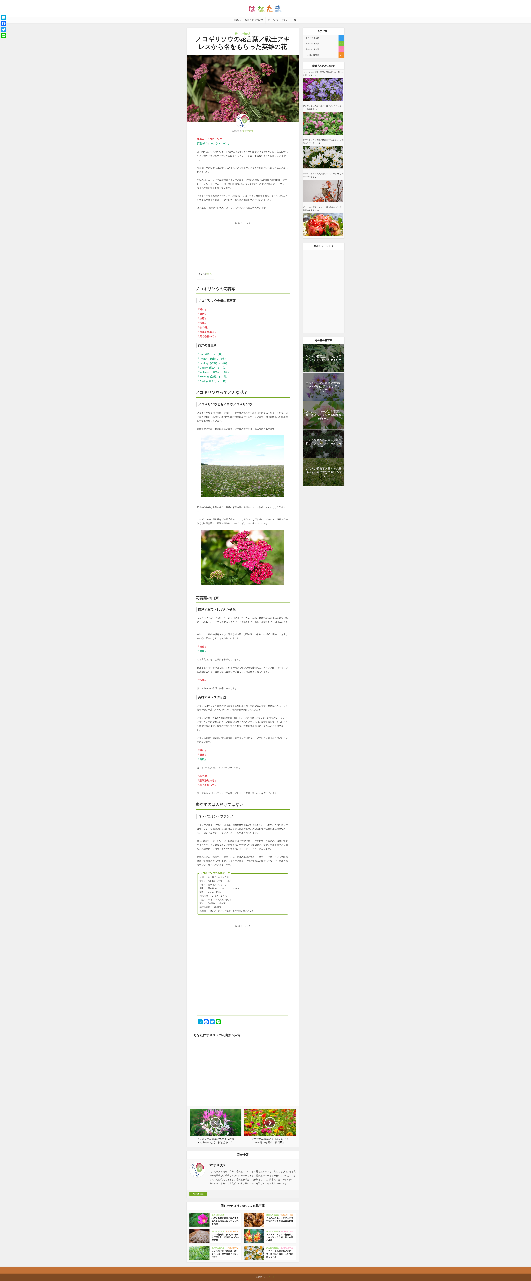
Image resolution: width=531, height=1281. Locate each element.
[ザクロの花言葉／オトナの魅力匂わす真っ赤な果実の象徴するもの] (323, 224)
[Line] (4, 36)
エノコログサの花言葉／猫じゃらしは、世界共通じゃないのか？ (225, 1254)
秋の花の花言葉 (286, 1215)
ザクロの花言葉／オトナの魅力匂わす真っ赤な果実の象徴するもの (323, 208)
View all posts (198, 1194)
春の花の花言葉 (286, 1231)
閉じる (209, 274)
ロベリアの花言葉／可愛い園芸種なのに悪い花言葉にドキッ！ (323, 73)
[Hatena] (4, 17)
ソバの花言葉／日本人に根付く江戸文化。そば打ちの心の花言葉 (225, 1237)
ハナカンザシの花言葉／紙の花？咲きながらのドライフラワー (324, 444)
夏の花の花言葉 (242, 33)
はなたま (270, 1277)
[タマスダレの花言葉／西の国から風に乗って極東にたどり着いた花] (323, 157)
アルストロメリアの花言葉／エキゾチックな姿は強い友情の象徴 (279, 1237)
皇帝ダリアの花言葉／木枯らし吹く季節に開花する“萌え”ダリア (324, 387)
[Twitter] (4, 30)
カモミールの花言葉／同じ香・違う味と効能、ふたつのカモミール (279, 1254)
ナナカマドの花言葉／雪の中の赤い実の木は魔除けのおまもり (323, 175)
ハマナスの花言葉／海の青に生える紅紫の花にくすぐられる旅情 (225, 1221)
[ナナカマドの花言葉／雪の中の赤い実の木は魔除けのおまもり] (323, 191)
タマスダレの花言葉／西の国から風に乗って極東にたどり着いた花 (323, 141)
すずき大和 (247, 131)
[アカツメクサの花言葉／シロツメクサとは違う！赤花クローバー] (323, 123)
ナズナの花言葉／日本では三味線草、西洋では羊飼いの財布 (324, 472)
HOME (237, 20)
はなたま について (254, 20)
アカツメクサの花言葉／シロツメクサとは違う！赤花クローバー (322, 107)
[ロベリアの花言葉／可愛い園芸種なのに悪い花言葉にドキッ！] (323, 89)
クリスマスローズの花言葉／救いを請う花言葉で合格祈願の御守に (324, 415)
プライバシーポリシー (279, 20)
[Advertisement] (242, 245)
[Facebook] (4, 23)
